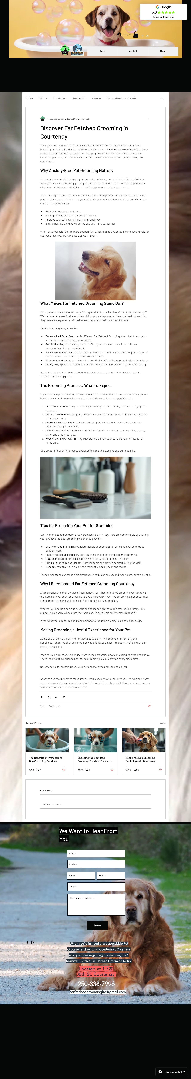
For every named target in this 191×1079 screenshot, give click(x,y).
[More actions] (149, 118)
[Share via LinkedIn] (56, 696)
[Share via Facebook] (41, 696)
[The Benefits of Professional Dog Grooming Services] (47, 740)
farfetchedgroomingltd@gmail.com (98, 992)
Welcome (43, 98)
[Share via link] (63, 696)
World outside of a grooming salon (122, 98)
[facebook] (142, 35)
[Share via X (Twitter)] (49, 696)
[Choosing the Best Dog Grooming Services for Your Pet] (95, 740)
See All (163, 723)
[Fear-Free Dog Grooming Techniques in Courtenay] (143, 740)
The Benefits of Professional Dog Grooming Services (46, 759)
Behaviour (96, 98)
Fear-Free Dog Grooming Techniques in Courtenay (140, 759)
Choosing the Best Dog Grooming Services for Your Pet (94, 759)
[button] (135, 34)
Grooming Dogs (59, 98)
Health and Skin (79, 98)
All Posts (29, 98)
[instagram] (147, 35)
